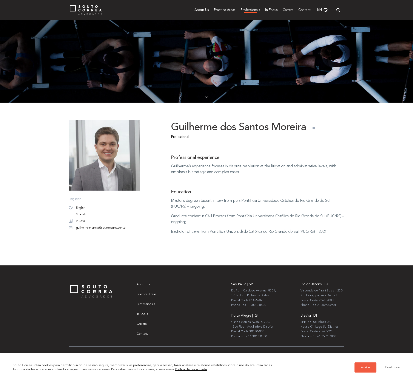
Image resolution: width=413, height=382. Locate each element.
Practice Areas (224, 10)
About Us (201, 10)
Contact (304, 10)
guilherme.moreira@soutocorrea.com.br (101, 227)
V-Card (80, 221)
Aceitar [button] (365, 367)
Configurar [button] (392, 367)
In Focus (271, 10)
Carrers (288, 10)
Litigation (75, 198)
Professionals (250, 10)
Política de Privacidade (191, 369)
